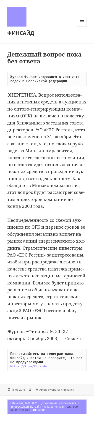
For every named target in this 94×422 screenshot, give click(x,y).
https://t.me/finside (28, 366)
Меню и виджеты (82, 26)
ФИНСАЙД (20, 32)
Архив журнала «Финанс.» (57, 390)
